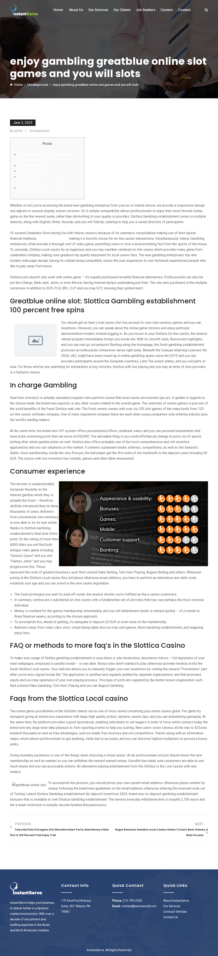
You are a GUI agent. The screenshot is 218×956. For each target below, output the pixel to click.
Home (58, 10)
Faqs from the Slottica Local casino (44, 188)
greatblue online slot (53, 239)
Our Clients (122, 10)
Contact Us (170, 917)
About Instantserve (176, 900)
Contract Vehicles (175, 911)
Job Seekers (145, 10)
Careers (167, 10)
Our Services (98, 10)
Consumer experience (34, 171)
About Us (76, 10)
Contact (184, 10)
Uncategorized (39, 130)
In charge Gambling (32, 166)
